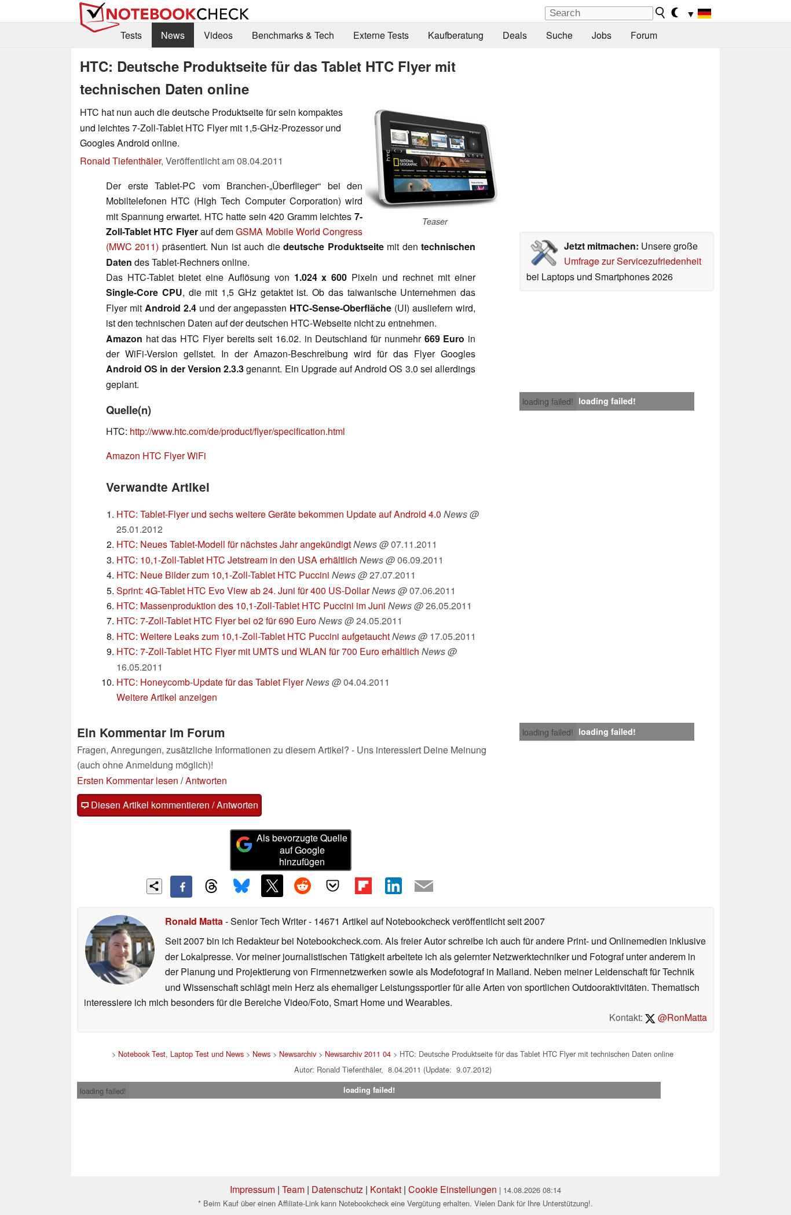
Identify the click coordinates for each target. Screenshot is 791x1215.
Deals (515, 35)
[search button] (660, 13)
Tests (131, 35)
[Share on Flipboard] (363, 885)
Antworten (206, 780)
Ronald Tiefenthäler (120, 160)
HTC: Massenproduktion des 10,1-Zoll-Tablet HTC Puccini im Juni (251, 605)
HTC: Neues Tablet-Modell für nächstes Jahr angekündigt (233, 544)
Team (293, 1189)
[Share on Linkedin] (393, 885)
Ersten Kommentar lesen (127, 780)
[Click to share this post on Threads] (211, 887)
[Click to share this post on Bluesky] (241, 887)
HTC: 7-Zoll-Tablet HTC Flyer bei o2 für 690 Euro (216, 620)
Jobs (601, 35)
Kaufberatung (456, 35)
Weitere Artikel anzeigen (166, 697)
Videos (218, 35)
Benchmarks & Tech (293, 35)
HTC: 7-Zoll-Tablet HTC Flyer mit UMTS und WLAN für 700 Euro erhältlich (267, 651)
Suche (559, 35)
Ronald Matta (194, 921)
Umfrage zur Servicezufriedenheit (632, 261)
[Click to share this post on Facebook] (181, 887)
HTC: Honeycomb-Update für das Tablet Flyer (209, 682)
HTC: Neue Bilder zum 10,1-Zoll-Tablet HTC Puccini (222, 574)
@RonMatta (681, 1017)
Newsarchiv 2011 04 (358, 1053)
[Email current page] (424, 887)
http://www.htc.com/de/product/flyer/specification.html (237, 431)
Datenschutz (337, 1189)
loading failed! (547, 401)
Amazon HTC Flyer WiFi (156, 455)
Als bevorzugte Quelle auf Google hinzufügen (302, 850)
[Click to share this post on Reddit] (302, 885)
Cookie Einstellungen (452, 1189)
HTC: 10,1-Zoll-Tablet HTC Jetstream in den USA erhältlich (236, 559)
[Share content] (154, 886)
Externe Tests (381, 35)
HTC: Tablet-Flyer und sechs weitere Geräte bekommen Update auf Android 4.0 (278, 514)
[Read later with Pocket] (333, 885)
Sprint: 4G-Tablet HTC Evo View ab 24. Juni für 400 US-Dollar (242, 590)
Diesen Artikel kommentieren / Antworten (173, 804)
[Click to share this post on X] (272, 885)
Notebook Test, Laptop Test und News (181, 1053)
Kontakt (385, 1189)
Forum (644, 35)
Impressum (252, 1189)
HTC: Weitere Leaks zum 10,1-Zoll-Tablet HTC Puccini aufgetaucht (253, 636)
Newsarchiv (297, 1053)
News (173, 35)
